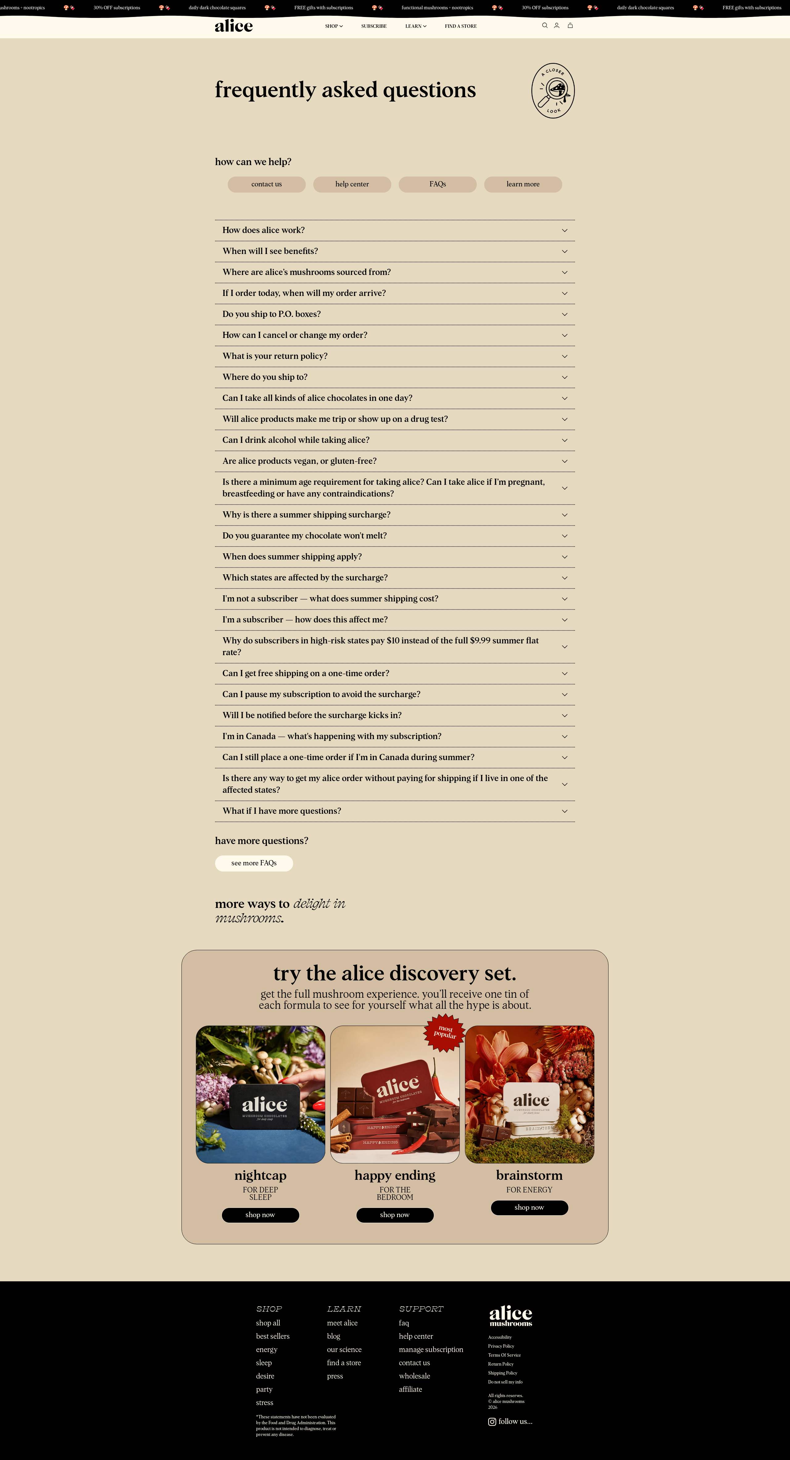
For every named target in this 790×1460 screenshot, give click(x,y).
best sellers (273, 1336)
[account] (556, 26)
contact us (267, 184)
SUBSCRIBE (374, 26)
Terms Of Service (504, 1355)
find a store (344, 1363)
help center (352, 184)
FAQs (438, 184)
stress (264, 1403)
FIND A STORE (461, 26)
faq (404, 1323)
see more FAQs (254, 863)
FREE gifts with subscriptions (225, 8)
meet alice (342, 1323)
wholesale (414, 1376)
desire (265, 1376)
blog (333, 1336)
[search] (545, 26)
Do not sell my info (505, 1382)
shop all (268, 1323)
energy (267, 1350)
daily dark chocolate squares (118, 8)
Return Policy (501, 1364)
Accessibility (500, 1337)
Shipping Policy (502, 1373)
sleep (264, 1363)
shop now (260, 1215)
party (264, 1389)
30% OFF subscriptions (446, 8)
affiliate (410, 1389)
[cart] (570, 26)
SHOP (332, 26)
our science (344, 1350)
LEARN (413, 26)
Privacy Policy (501, 1346)
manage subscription (431, 1350)
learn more (523, 184)
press (335, 1376)
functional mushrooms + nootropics (338, 8)
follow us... (516, 1421)
